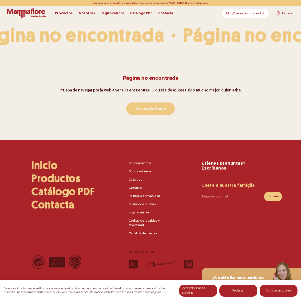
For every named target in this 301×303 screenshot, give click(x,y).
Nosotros (87, 13)
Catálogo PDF (141, 13)
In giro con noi (112, 13)
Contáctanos (178, 3)
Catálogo (136, 179)
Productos (64, 13)
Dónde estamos (140, 171)
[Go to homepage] (26, 13)
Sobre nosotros (140, 163)
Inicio (44, 165)
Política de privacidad (144, 195)
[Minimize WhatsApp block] (207, 272)
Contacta (165, 13)
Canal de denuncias (143, 233)
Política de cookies (142, 204)
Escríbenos (214, 168)
